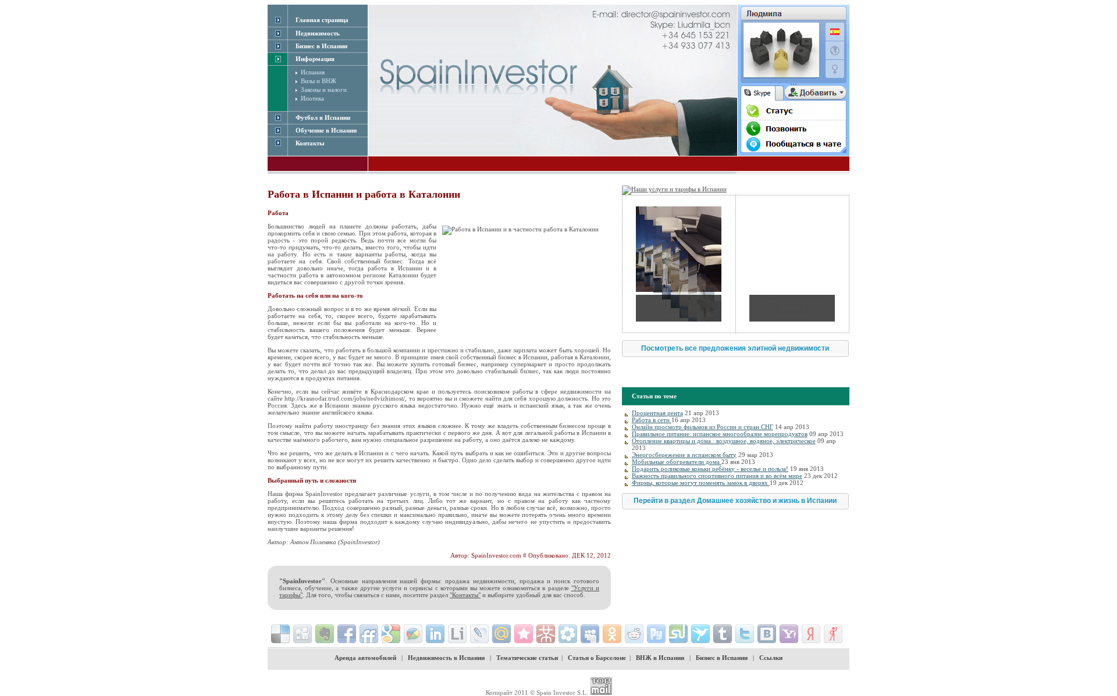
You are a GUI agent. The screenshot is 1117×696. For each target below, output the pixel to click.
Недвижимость (318, 33)
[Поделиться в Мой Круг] (567, 633)
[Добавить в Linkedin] (435, 633)
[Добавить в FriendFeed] (369, 633)
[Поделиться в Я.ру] (833, 633)
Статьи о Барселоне (597, 657)
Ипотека (312, 98)
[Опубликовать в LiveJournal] (479, 633)
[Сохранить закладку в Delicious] (280, 633)
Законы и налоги (324, 89)
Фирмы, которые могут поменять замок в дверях (701, 482)
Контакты (310, 143)
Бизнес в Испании (722, 657)
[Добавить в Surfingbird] (700, 633)
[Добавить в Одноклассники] (612, 633)
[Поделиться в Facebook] (346, 633)
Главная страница (322, 19)
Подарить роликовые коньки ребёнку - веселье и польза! (710, 468)
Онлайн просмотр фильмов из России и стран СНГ (702, 426)
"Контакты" (465, 594)
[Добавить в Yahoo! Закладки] (789, 633)
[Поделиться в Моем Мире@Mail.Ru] (501, 633)
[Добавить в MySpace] (590, 633)
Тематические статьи (527, 657)
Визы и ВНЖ (318, 80)
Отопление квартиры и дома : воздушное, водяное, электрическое (724, 440)
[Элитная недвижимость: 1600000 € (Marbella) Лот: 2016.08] (678, 264)
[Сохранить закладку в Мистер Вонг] (545, 633)
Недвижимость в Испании (446, 657)
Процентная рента (657, 412)
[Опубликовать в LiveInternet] (457, 633)
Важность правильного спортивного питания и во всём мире (717, 475)
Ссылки (770, 657)
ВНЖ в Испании (660, 657)
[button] (735, 348)
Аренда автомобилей (365, 657)
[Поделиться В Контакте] (766, 633)
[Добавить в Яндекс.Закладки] (811, 633)
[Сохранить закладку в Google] (391, 633)
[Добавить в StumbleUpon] (678, 633)
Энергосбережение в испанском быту (684, 454)
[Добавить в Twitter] (744, 633)
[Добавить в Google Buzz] (413, 633)
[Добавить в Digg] (302, 633)
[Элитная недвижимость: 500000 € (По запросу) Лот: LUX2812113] (792, 264)
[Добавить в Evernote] (324, 633)
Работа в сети (651, 419)
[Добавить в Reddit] (634, 633)
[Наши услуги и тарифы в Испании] (674, 188)
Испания (313, 72)
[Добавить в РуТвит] (656, 633)
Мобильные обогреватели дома (676, 461)
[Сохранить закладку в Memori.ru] (523, 633)
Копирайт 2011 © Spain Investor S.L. (537, 692)
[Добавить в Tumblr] (722, 633)
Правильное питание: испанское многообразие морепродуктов (719, 433)
